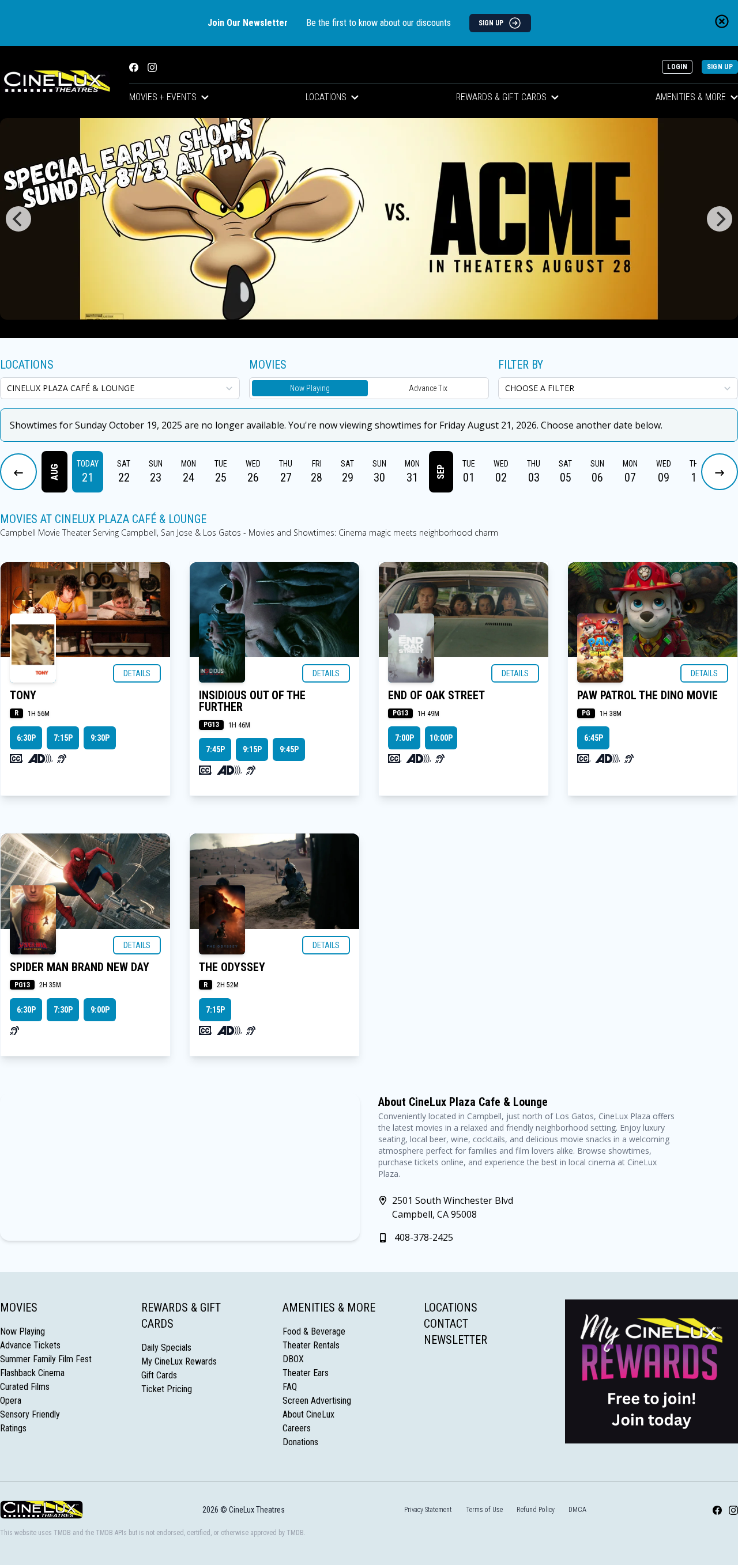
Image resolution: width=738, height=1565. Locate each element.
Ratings (13, 1428)
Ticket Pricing (166, 1389)
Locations (326, 97)
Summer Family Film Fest (46, 1359)
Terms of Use (484, 1510)
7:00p (404, 737)
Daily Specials (166, 1347)
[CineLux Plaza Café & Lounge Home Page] (55, 82)
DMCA (577, 1510)
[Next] (719, 219)
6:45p (593, 737)
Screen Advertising (317, 1400)
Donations (300, 1442)
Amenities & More (329, 1307)
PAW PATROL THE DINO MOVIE (647, 695)
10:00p (441, 737)
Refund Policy (536, 1510)
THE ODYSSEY (232, 967)
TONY (23, 695)
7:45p (215, 749)
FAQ (290, 1386)
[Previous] (18, 219)
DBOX (293, 1359)
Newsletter (455, 1340)
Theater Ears (306, 1372)
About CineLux (308, 1414)
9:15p (252, 749)
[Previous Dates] (18, 471)
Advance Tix (428, 388)
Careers (297, 1428)
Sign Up (720, 67)
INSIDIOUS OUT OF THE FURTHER (252, 701)
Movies (18, 1307)
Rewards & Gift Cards (501, 97)
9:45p (289, 749)
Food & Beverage (314, 1331)
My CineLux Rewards (179, 1361)
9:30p (100, 737)
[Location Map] (180, 1167)
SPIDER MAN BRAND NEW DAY (79, 967)
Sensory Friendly (30, 1414)
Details (136, 673)
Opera (10, 1400)
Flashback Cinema (32, 1372)
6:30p (26, 737)
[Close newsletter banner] (722, 21)
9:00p (100, 1009)
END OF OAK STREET (436, 695)
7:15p (63, 737)
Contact (446, 1324)
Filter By (520, 365)
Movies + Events (163, 97)
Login (677, 67)
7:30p (63, 1009)
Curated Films (25, 1386)
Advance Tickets (30, 1345)
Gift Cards (159, 1375)
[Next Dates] (719, 471)
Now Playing (310, 388)
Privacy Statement (428, 1510)
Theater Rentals (311, 1345)
